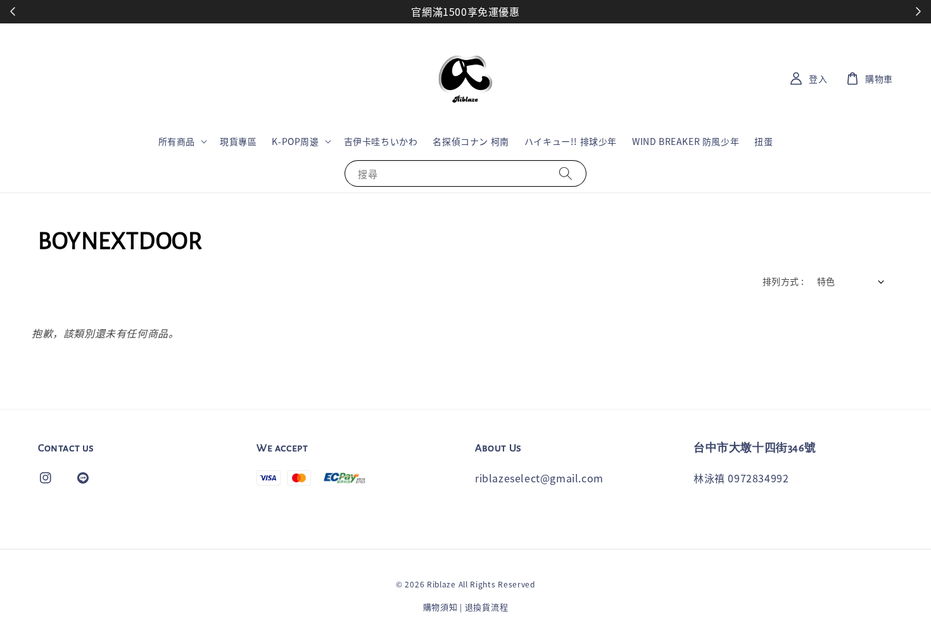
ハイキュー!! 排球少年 (570, 141)
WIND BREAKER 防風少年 (685, 141)
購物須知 (440, 607)
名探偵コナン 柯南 (471, 141)
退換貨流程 (487, 607)
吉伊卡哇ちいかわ (381, 141)
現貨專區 (238, 141)
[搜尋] (565, 173)
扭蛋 (763, 141)
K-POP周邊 (295, 141)
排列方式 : (783, 281)
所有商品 (176, 141)
